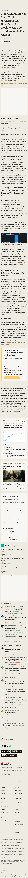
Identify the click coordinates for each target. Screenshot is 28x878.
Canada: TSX (4, 796)
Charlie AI (17, 832)
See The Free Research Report (10, 525)
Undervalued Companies (20, 785)
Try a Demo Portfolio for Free (12, 378)
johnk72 (6, 723)
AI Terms (3, 872)
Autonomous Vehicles (19, 796)
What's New (4, 820)
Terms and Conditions (6, 868)
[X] (5, 746)
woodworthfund (8, 647)
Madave (6, 717)
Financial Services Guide (6, 865)
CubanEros (7, 689)
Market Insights (4, 817)
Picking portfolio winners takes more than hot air (12, 559)
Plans (16, 806)
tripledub (6, 615)
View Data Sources (5, 774)
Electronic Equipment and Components (15, 9)
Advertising (17, 809)
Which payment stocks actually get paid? (12, 551)
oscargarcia (7, 679)
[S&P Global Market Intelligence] (6, 763)
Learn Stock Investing (19, 824)
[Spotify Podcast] (10, 746)
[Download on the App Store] (6, 751)
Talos (6, 625)
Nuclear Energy (18, 793)
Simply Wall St (7, 41)
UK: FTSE (3, 787)
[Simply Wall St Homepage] (7, 739)
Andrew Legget (7, 563)
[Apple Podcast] (12, 746)
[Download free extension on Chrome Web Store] (9, 755)
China (2, 9)
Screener (3, 809)
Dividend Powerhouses (20, 787)
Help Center (17, 821)
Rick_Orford (7, 606)
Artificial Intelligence (19, 798)
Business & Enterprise (19, 830)
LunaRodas (7, 657)
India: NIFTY (4, 793)
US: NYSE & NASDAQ (6, 785)
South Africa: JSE (5, 798)
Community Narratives (6, 815)
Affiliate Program (18, 827)
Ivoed (6, 634)
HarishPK (6, 710)
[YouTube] (7, 746)
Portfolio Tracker (5, 806)
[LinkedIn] (2, 746)
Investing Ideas (4, 812)
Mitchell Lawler (7, 554)
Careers (16, 817)
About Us (17, 812)
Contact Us (17, 815)
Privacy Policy (4, 870)
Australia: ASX (4, 790)
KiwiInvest (7, 697)
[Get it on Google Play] (16, 751)
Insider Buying (18, 790)
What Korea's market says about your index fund (13, 568)
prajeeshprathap (8, 666)
